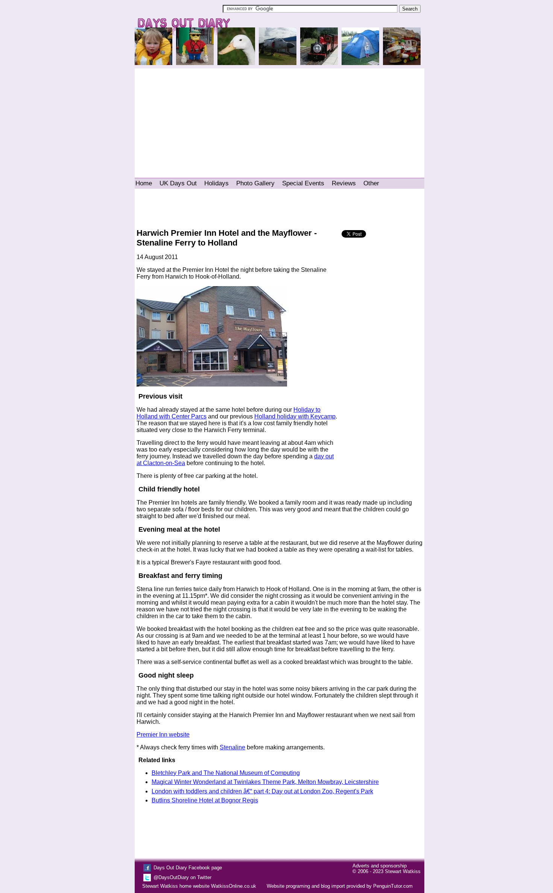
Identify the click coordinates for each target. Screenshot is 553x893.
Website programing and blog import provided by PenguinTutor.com (340, 886)
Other (371, 183)
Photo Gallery (255, 183)
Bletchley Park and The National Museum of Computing (226, 773)
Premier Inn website (163, 734)
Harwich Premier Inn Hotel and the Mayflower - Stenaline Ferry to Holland (227, 237)
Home (143, 183)
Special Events (303, 183)
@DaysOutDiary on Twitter (182, 877)
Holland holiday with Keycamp (295, 416)
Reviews (344, 183)
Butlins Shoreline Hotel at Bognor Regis (205, 800)
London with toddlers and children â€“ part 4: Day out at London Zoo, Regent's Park (262, 791)
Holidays (216, 183)
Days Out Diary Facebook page (187, 867)
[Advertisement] (279, 119)
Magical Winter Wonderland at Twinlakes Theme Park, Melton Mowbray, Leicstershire (265, 782)
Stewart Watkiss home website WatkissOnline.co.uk (199, 886)
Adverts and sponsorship (379, 866)
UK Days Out (178, 183)
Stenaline (232, 747)
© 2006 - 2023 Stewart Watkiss (386, 871)
